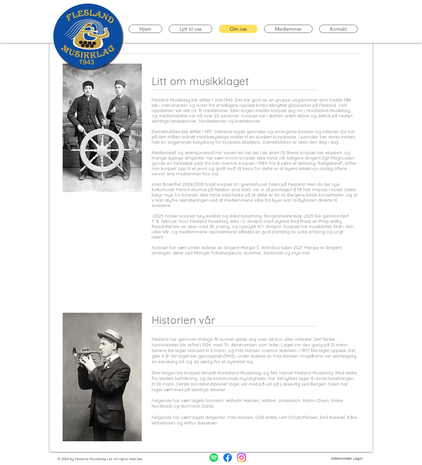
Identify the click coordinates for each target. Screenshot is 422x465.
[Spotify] (214, 457)
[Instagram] (241, 457)
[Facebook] (227, 457)
